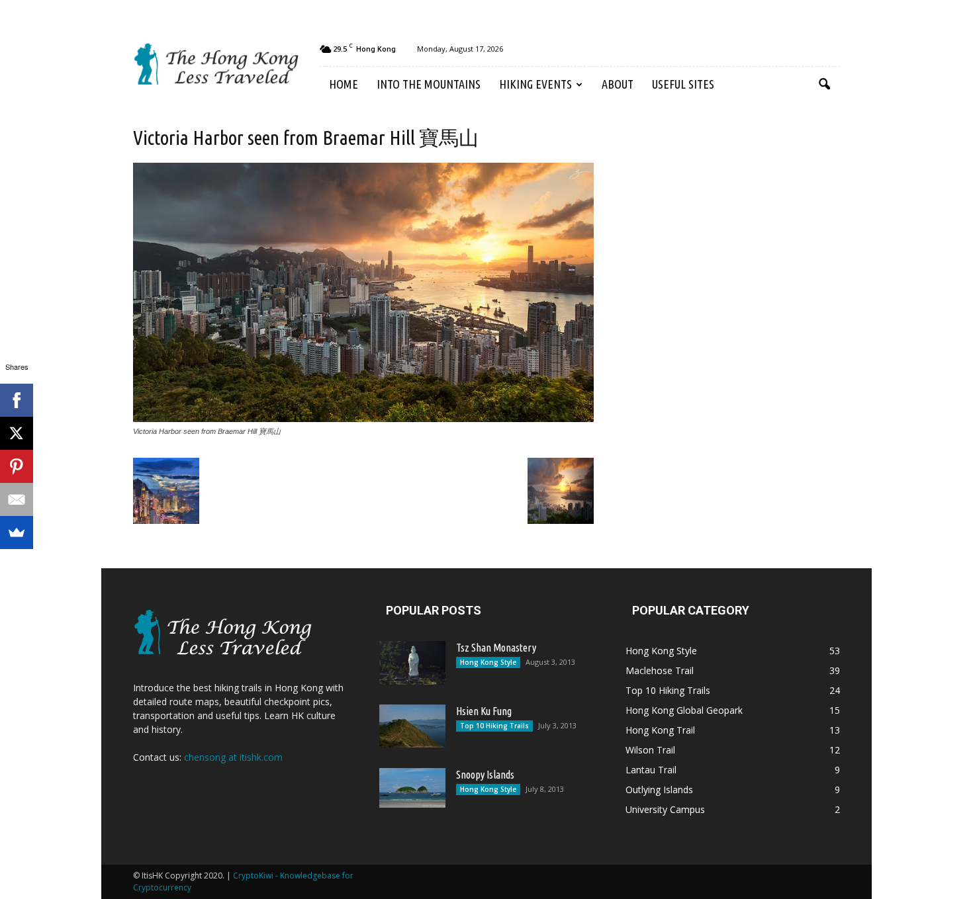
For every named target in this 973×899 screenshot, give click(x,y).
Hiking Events (535, 84)
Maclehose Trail (660, 670)
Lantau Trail (651, 769)
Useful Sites (683, 84)
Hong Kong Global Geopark (684, 710)
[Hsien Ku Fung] (412, 726)
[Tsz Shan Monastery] (412, 663)
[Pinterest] (16, 466)
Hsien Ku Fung (484, 711)
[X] (16, 433)
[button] (824, 85)
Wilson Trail (650, 750)
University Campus (665, 809)
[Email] (16, 499)
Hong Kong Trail (660, 730)
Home (343, 84)
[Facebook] (16, 400)
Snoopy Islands (485, 775)
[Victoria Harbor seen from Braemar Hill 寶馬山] (363, 418)
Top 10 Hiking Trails (494, 725)
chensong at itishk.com (233, 757)
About (617, 84)
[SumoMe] (16, 532)
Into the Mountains (429, 84)
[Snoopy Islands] (412, 788)
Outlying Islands (659, 789)
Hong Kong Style (488, 662)
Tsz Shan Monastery (496, 648)
